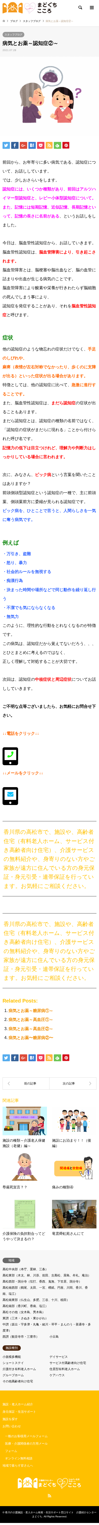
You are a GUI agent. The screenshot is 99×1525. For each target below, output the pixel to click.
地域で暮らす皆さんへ (18, 1465)
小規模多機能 (12, 1357)
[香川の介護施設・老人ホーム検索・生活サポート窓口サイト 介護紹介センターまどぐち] (30, 7)
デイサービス (59, 1357)
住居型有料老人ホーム (65, 1369)
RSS (49, 1495)
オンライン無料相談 (18, 1458)
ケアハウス (57, 1375)
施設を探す (10, 1419)
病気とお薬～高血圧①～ (31, 1019)
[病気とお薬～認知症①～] (26, 1083)
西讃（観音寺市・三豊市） (21, 1336)
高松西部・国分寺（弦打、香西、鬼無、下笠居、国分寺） (42, 1281)
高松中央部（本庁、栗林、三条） (25, 1269)
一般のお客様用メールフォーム (26, 1436)
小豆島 (54, 1336)
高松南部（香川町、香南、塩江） (25, 1306)
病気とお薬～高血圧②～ (31, 1029)
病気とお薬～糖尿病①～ (31, 1010)
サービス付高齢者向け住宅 (68, 1363)
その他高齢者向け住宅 (18, 1381)
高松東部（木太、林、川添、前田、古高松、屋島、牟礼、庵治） (47, 1275)
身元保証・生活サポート (19, 1411)
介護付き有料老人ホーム (19, 1369)
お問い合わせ (12, 1426)
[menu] (91, 7)
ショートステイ (13, 1363)
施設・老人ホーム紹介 (18, 1404)
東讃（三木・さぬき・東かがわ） (25, 1318)
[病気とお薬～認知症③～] (73, 1083)
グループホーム (13, 1375)
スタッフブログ (13, 34)
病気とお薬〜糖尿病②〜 (31, 1037)
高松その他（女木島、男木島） (24, 1312)
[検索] (80, 7)
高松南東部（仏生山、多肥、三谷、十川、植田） (36, 1300)
